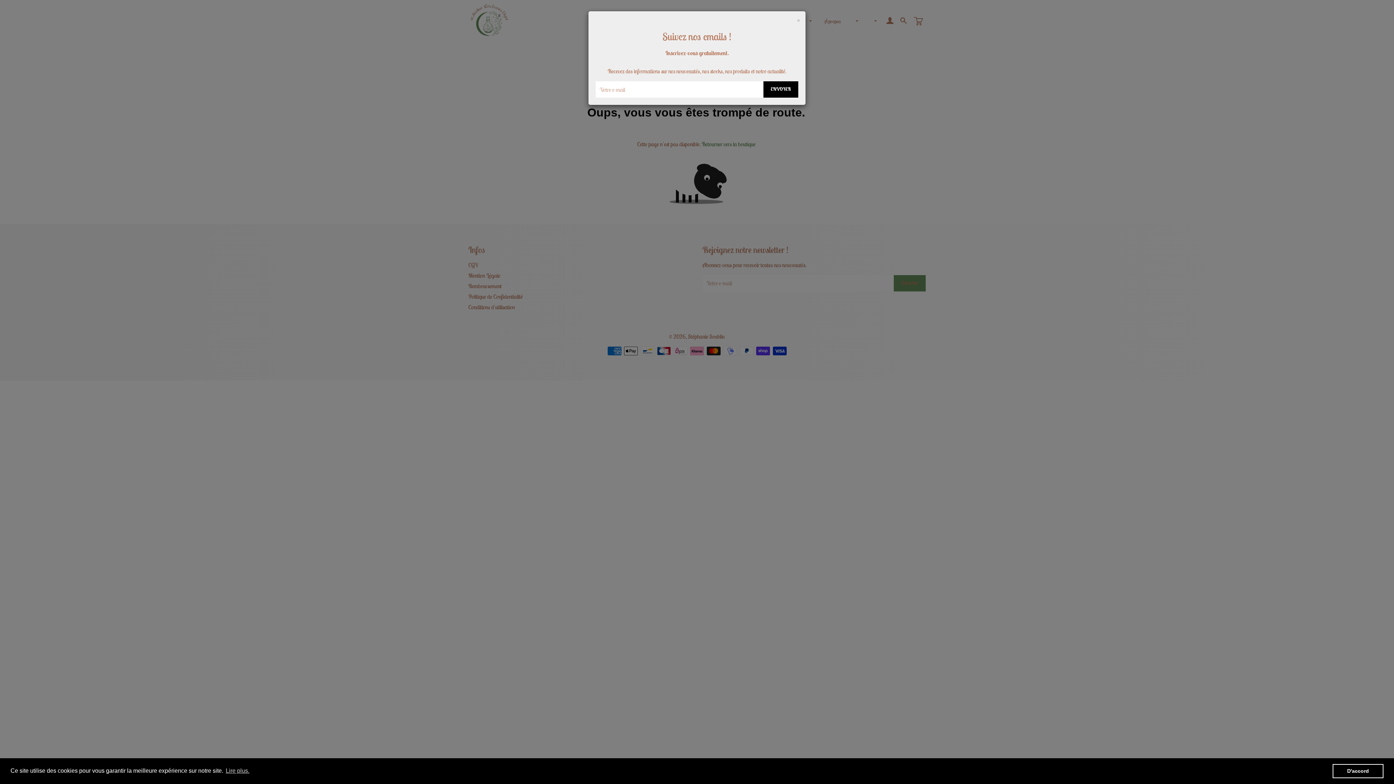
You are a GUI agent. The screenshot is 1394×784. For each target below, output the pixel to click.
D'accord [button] (1358, 771)
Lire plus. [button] (237, 771)
